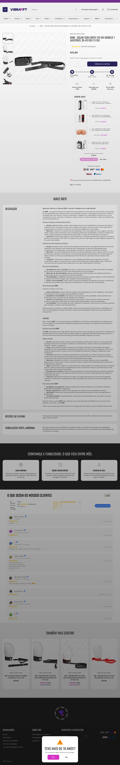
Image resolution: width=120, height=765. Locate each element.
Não (66, 757)
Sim (53, 757)
